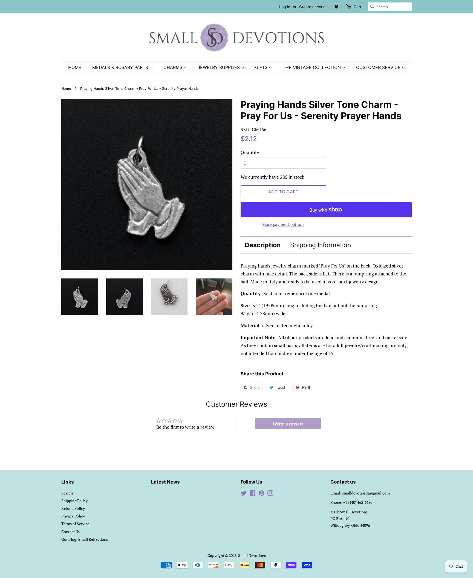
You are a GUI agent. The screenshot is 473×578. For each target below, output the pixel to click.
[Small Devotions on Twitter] (244, 494)
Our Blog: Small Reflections (84, 539)
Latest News (165, 482)
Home (74, 67)
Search (67, 493)
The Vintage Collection (312, 67)
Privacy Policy (73, 516)
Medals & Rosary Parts (120, 67)
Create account (313, 6)
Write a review (288, 424)
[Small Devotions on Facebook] (252, 494)
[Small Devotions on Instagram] (270, 494)
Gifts (262, 67)
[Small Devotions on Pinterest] (261, 494)
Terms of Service (75, 523)
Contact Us (70, 531)
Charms (173, 67)
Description (263, 245)
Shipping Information (320, 245)
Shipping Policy (74, 500)
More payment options (283, 224)
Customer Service (379, 67)
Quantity (250, 152)
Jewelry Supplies (219, 67)
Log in (284, 6)
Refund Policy (73, 508)
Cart (357, 6)
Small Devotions (252, 555)
